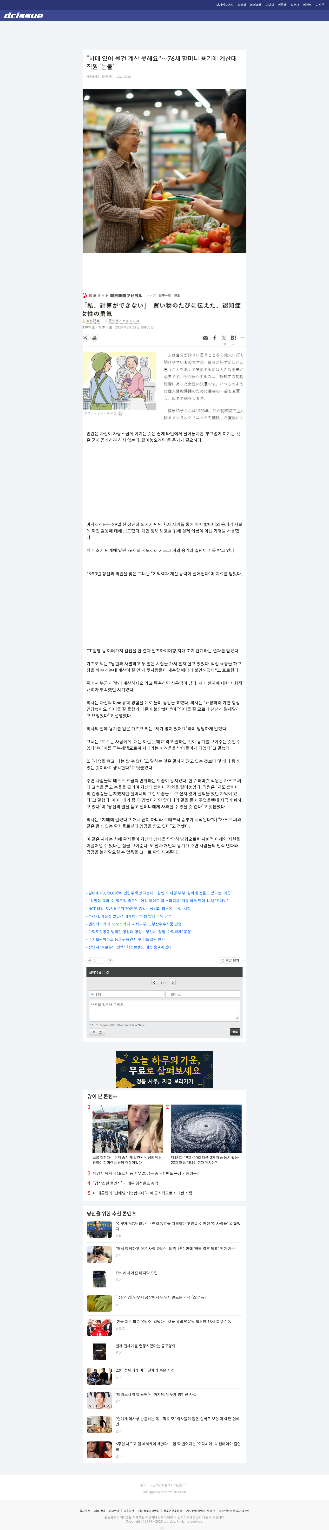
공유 (109, 961)
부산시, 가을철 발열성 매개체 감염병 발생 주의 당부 (130, 916)
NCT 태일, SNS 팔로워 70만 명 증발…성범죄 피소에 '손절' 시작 (139, 908)
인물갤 (282, 5)
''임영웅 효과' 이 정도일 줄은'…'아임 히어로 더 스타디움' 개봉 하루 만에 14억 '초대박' (158, 901)
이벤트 (307, 5)
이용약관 (129, 1511)
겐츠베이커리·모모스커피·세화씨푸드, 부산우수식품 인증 (135, 924)
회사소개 (84, 1511)
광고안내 (114, 1511)
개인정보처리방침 (148, 1511)
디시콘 (320, 5)
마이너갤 (256, 5)
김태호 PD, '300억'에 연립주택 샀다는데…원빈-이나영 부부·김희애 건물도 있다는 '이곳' (160, 893)
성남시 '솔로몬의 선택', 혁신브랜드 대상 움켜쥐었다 (130, 947)
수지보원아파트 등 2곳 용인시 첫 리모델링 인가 (126, 939)
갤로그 (294, 5)
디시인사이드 (225, 5)
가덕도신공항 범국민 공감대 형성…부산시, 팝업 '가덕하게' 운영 (139, 932)
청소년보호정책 (173, 1511)
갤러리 (241, 5)
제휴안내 (99, 1511)
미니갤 (269, 5)
